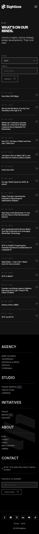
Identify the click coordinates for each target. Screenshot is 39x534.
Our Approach (7, 359)
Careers (5, 449)
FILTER (4, 56)
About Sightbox (8, 446)
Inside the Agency (9, 356)
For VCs (5, 412)
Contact (5, 439)
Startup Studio (8, 390)
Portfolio (6, 365)
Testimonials (7, 368)
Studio (8, 378)
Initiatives (11, 403)
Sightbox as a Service (10, 362)
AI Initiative (6, 418)
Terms (23, 523)
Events (4, 443)
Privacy (16, 523)
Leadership (6, 393)
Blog (4, 436)
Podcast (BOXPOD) (11, 387)
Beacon (7, 415)
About (8, 427)
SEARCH (4, 66)
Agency (9, 347)
